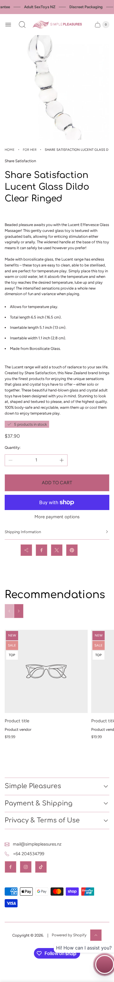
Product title (17, 720)
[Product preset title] (46, 671)
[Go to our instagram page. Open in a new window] (26, 867)
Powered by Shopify (69, 935)
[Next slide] (18, 611)
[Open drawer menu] (8, 24)
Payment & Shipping (38, 803)
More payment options (57, 516)
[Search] (22, 24)
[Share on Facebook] (41, 550)
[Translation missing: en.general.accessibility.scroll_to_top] (96, 935)
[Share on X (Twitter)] (57, 550)
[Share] (26, 550)
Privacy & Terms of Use (42, 820)
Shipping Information (23, 532)
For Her (30, 150)
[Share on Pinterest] (72, 550)
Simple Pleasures (33, 786)
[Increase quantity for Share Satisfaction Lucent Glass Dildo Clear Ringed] (61, 460)
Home (10, 150)
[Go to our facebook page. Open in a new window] (10, 867)
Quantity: (12, 447)
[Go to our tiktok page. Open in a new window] (41, 867)
